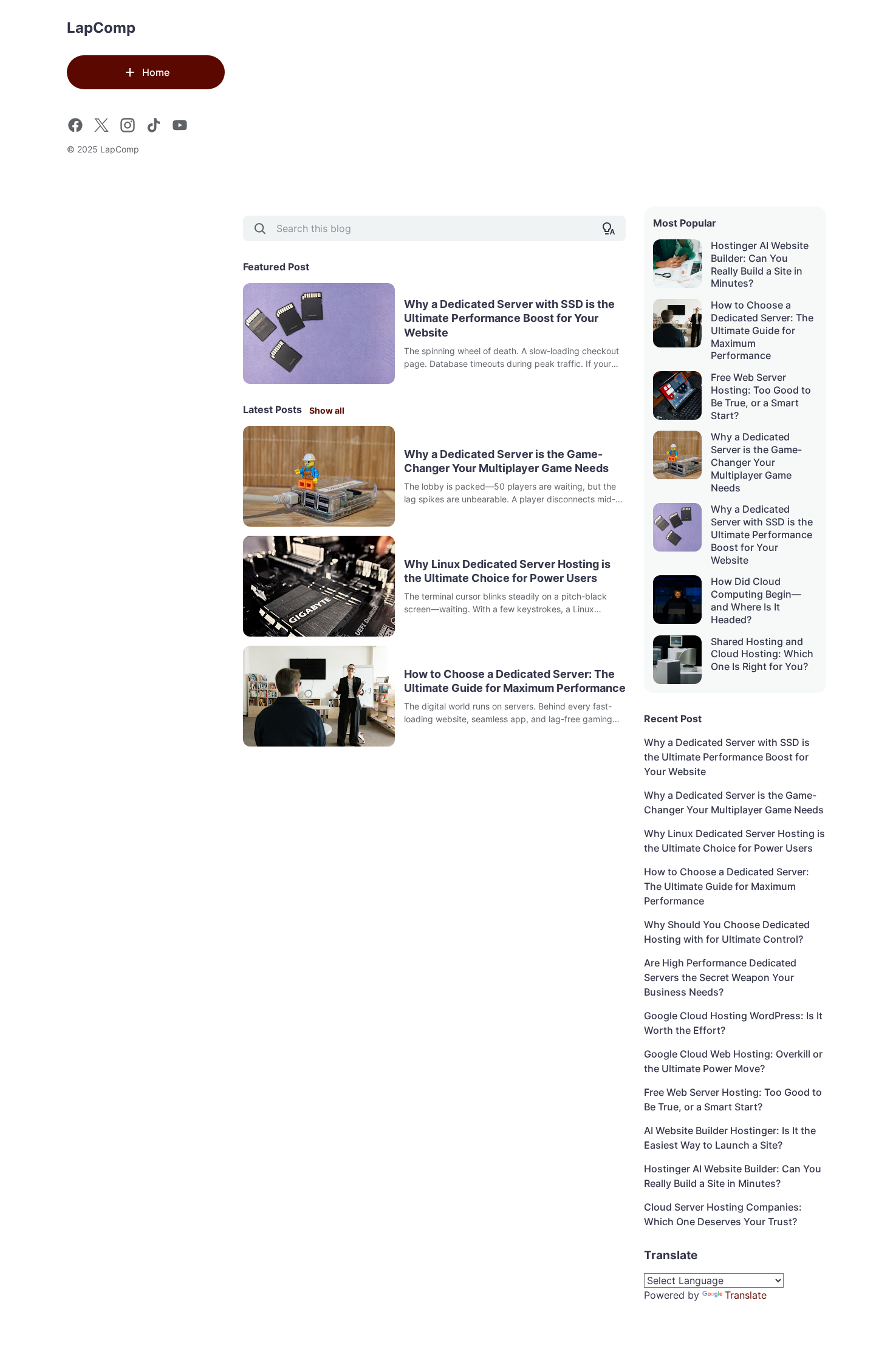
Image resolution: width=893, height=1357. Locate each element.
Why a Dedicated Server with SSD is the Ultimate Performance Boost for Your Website (509, 318)
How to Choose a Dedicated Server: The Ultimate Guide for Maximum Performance (515, 681)
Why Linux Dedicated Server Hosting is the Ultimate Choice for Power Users (507, 571)
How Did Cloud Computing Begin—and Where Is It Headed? (756, 600)
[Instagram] (127, 125)
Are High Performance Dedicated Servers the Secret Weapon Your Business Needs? (720, 977)
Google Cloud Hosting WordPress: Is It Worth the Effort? (733, 1023)
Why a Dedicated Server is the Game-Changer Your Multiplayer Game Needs (506, 461)
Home (155, 72)
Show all (326, 410)
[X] (101, 125)
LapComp (101, 27)
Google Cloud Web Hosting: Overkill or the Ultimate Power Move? (733, 1061)
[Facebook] (75, 125)
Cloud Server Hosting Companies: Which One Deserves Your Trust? (723, 1214)
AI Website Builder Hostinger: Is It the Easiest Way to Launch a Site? (730, 1137)
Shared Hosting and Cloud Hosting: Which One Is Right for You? (762, 654)
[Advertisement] (534, 103)
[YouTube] (179, 125)
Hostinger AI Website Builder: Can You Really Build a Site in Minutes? (760, 264)
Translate (746, 1295)
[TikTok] (153, 125)
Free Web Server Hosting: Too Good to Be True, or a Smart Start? (761, 396)
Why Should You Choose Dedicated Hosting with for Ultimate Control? (727, 931)
